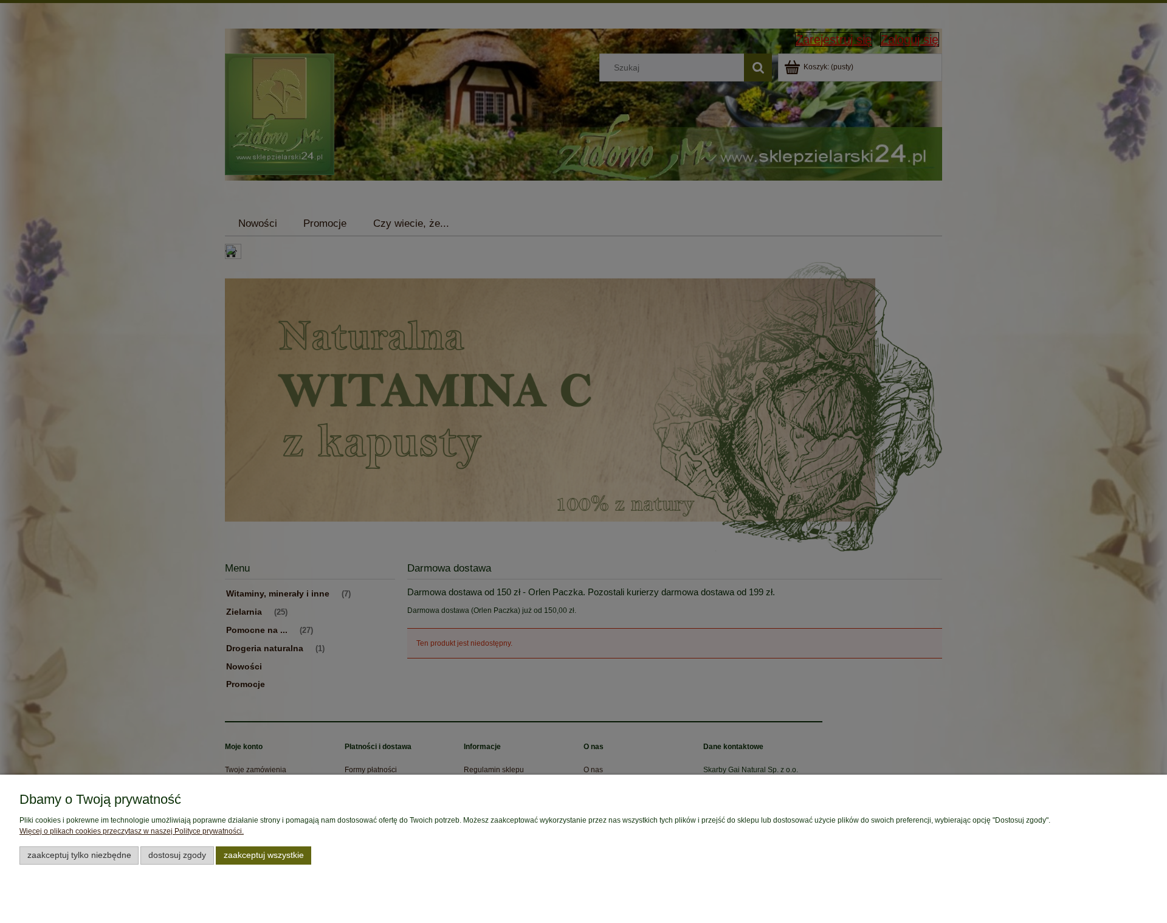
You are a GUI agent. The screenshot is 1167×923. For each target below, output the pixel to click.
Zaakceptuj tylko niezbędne (79, 855)
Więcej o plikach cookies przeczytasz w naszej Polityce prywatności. (131, 831)
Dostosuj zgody (177, 855)
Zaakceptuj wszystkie (264, 855)
